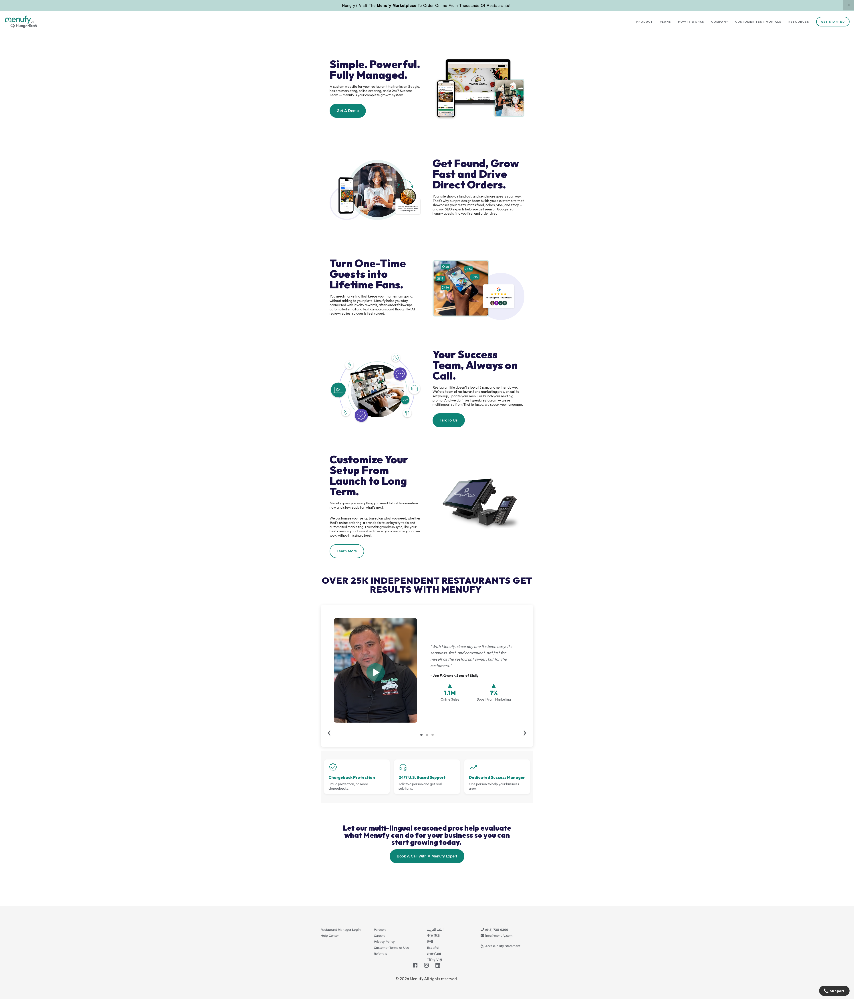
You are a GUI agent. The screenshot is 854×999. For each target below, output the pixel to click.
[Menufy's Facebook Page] (415, 965)
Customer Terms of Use (391, 947)
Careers (379, 935)
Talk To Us (449, 420)
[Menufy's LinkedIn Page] (437, 965)
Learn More (347, 551)
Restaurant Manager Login (341, 929)
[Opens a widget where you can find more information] (834, 991)
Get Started (833, 22)
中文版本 (433, 935)
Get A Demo (348, 110)
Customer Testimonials (758, 22)
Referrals (380, 953)
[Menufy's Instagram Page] (426, 965)
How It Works (691, 22)
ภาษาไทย (434, 953)
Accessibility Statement (502, 946)
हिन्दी (430, 941)
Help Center (330, 935)
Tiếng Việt (434, 959)
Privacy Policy (384, 941)
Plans (665, 22)
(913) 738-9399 (496, 929)
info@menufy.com (498, 935)
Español (433, 947)
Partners (380, 929)
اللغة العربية (435, 929)
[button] (848, 5)
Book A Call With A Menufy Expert (427, 856)
